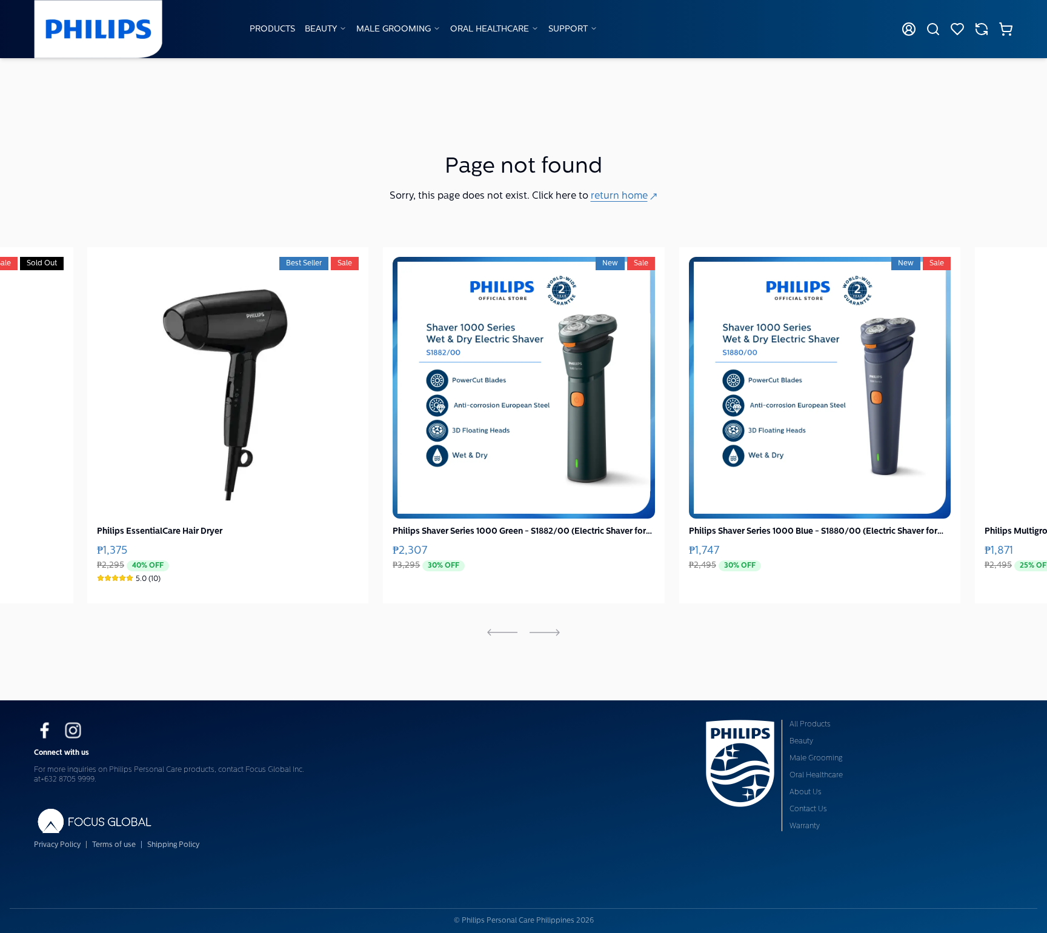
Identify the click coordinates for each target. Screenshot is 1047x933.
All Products (810, 724)
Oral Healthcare (489, 29)
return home (619, 196)
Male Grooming (393, 29)
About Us (805, 792)
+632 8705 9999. (68, 779)
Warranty (804, 826)
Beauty (321, 29)
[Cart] (1006, 29)
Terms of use (114, 845)
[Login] (909, 29)
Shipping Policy (173, 845)
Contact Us (808, 809)
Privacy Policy (57, 845)
